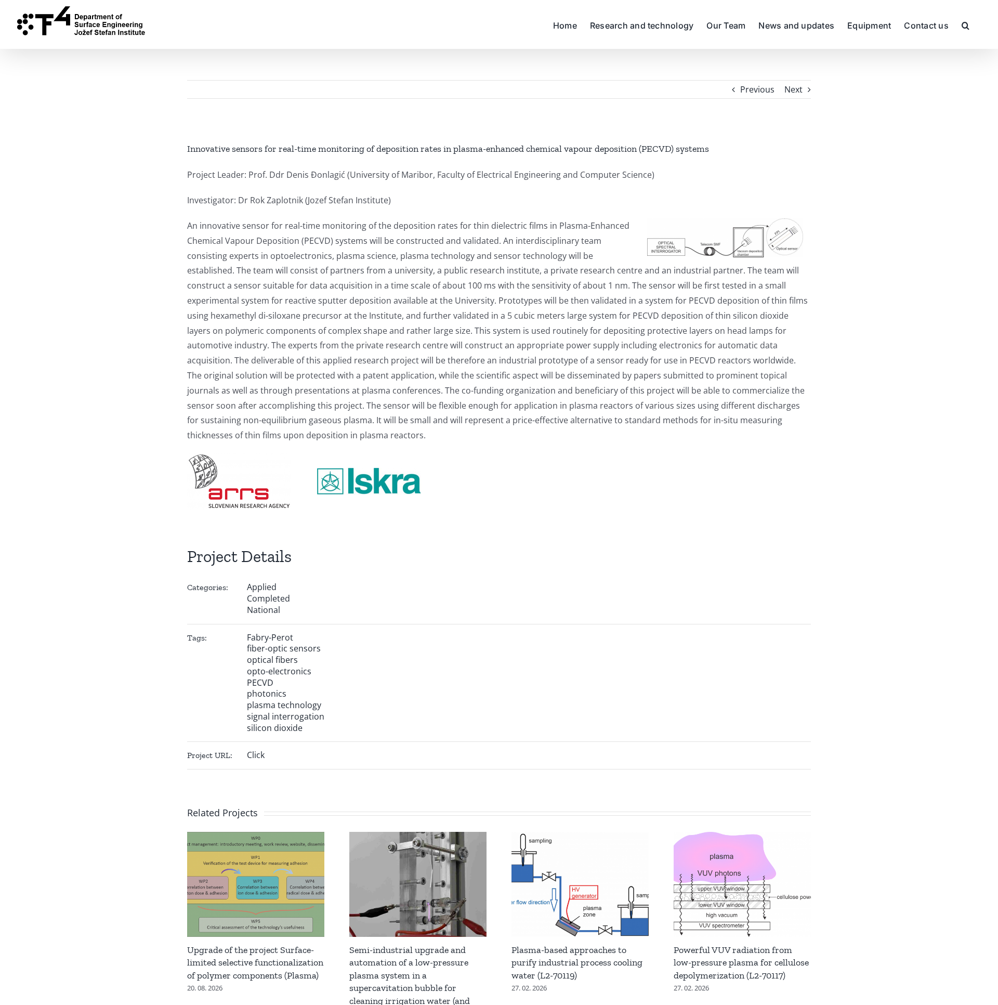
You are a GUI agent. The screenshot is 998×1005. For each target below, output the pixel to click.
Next (793, 89)
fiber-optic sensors (284, 648)
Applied (262, 587)
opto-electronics (279, 671)
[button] (965, 24)
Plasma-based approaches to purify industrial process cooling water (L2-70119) (576, 962)
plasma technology (284, 705)
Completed (268, 598)
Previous (757, 89)
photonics (266, 693)
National (263, 610)
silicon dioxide (275, 728)
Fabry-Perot (270, 637)
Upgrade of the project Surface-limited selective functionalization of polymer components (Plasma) (255, 962)
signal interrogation (285, 716)
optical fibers (272, 659)
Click (256, 755)
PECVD (260, 682)
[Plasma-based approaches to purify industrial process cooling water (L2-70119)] (580, 837)
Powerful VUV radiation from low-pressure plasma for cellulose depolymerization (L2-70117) (741, 962)
